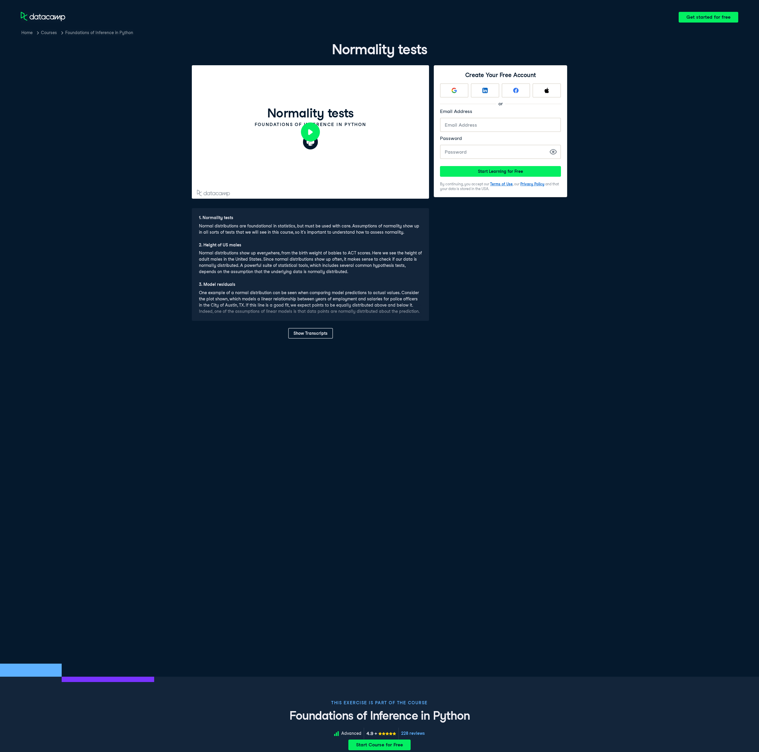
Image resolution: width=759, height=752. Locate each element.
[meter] (381, 734)
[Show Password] (553, 152)
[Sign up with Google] (454, 90)
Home (27, 32)
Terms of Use (501, 184)
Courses (49, 32)
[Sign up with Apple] (546, 90)
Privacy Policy (532, 184)
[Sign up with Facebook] (516, 90)
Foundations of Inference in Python (99, 32)
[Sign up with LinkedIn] (485, 90)
